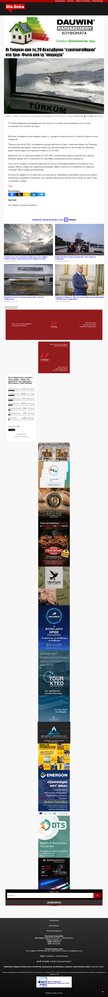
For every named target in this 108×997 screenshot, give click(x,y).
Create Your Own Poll (21, 436)
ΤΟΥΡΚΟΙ (13, 307)
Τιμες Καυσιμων (83, 1)
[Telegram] (41, 194)
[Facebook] (12, 194)
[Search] (97, 895)
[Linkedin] (34, 194)
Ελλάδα (94, 116)
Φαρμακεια (60, 1)
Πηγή (10, 186)
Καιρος (70, 1)
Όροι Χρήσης (54, 926)
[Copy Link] (26, 194)
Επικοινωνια (97, 1)
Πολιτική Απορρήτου (54, 931)
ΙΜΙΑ (7, 307)
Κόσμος (100, 116)
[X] (19, 194)
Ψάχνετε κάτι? (54, 892)
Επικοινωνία (54, 920)
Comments (21, 434)
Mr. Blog (88, 116)
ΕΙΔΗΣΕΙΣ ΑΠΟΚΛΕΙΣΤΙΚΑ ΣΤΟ (48, 220)
